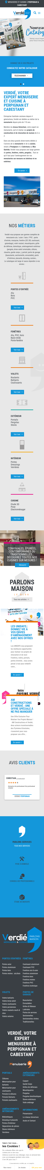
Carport (25, 1081)
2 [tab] (23, 84)
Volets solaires (7, 1016)
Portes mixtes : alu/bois (11, 973)
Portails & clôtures (9, 1094)
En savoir (21, 170)
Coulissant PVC (28, 967)
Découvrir (22, 565)
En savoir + (17, 675)
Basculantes (27, 1000)
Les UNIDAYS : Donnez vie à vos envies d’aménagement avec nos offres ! (22, 634)
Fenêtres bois (28, 976)
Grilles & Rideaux (29, 1006)
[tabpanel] (22, 49)
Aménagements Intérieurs (10, 1110)
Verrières (5, 1132)
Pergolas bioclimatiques (32, 1096)
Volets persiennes (9, 1007)
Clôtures (5, 1078)
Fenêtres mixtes (29, 979)
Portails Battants (8, 1097)
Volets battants (8, 998)
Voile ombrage (28, 1102)
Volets (6, 992)
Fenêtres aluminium (30, 973)
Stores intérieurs (8, 1129)
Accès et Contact (29, 1121)
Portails (7, 1072)
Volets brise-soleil (9, 1001)
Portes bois (6, 970)
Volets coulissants (9, 1004)
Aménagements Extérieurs (31, 1074)
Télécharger (20, 76)
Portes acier (6, 964)
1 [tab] (21, 84)
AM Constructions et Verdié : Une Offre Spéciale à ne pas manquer (22, 705)
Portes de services (30, 1012)
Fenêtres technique (30, 986)
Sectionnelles (28, 1015)
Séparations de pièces (10, 1126)
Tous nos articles (20, 599)
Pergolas (26, 1093)
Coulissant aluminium (31, 964)
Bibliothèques (7, 1117)
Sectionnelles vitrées (31, 1019)
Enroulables (27, 1003)
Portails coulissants (9, 1100)
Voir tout (17, 307)
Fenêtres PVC (28, 983)
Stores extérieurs (29, 1099)
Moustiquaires (28, 1090)
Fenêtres (28, 958)
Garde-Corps (27, 1084)
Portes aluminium (9, 967)
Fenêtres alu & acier (30, 970)
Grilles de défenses (30, 1087)
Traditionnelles (28, 1022)
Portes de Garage (28, 993)
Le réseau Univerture (31, 1117)
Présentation (28, 1114)
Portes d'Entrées (11, 958)
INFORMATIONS (30, 1110)
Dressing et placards (10, 1120)
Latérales (26, 1009)
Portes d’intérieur (8, 1123)
